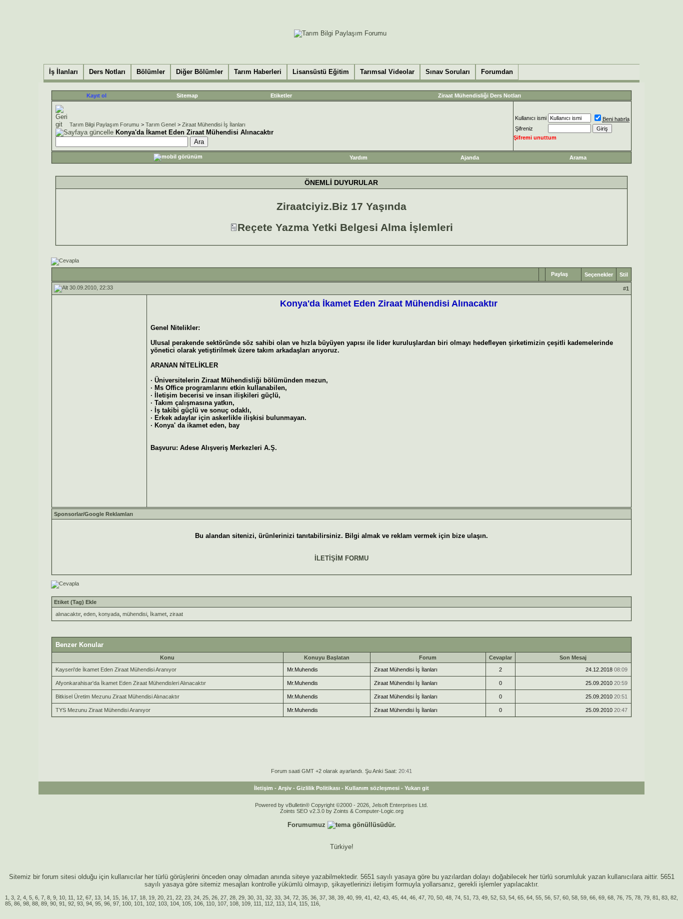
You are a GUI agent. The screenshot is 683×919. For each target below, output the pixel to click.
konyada (109, 614)
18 (143, 897)
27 (223, 897)
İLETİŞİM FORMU (341, 558)
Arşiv (285, 788)
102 (150, 903)
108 (234, 903)
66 (593, 897)
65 (521, 897)
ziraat (176, 614)
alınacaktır (68, 614)
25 (205, 897)
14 (107, 897)
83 (665, 897)
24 (197, 897)
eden (90, 614)
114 (292, 903)
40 (349, 897)
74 (457, 897)
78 (637, 897)
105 (186, 903)
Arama (578, 157)
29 (241, 897)
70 (431, 897)
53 (503, 897)
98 (26, 903)
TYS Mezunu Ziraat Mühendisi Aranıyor (103, 710)
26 (215, 897)
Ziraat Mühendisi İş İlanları (214, 125)
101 (138, 903)
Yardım (359, 157)
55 (539, 897)
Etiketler (281, 95)
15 (115, 897)
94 (89, 903)
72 (295, 897)
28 (233, 897)
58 (575, 897)
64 (529, 897)
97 (116, 903)
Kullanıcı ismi (530, 118)
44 (403, 897)
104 (174, 903)
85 (8, 903)
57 (557, 897)
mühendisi (134, 614)
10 (62, 897)
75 (629, 897)
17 (133, 897)
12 (79, 897)
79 (647, 897)
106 (198, 903)
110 (210, 903)
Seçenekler (598, 275)
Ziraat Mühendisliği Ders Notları (479, 95)
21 (169, 897)
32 (269, 897)
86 (17, 903)
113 (280, 903)
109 (246, 903)
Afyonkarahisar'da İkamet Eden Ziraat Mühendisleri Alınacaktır (131, 683)
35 (305, 897)
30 (251, 897)
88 (35, 903)
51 (467, 897)
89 (44, 903)
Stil (624, 275)
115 (303, 903)
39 (341, 897)
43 (385, 897)
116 (314, 903)
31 (259, 897)
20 (161, 897)
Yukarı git (416, 788)
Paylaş (559, 274)
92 (71, 903)
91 (62, 903)
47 (421, 897)
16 (125, 897)
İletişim (263, 788)
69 (601, 897)
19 (151, 897)
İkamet (158, 614)
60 (565, 897)
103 (162, 903)
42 (377, 897)
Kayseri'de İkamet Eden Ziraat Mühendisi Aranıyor (116, 669)
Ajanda (469, 157)
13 (97, 897)
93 (80, 903)
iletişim (383, 884)
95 (98, 903)
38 (331, 897)
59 (583, 897)
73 (475, 897)
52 (493, 897)
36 (313, 897)
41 (367, 897)
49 (485, 897)
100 (126, 903)
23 (187, 897)
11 (71, 897)
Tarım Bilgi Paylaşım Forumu (104, 125)
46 (413, 897)
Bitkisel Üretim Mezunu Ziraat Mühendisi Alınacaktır (118, 697)
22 (179, 897)
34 (287, 897)
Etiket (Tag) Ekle (75, 602)
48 (449, 897)
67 (89, 897)
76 (619, 897)
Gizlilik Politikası (318, 788)
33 (277, 897)
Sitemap (187, 95)
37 (323, 897)
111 (258, 903)
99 (359, 897)
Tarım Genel (161, 125)
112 (268, 903)
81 (655, 897)
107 (222, 903)
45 (395, 897)
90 (53, 903)
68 (611, 897)
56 (547, 897)
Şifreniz (524, 129)
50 (439, 897)
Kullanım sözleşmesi (372, 788)
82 (673, 897)
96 (107, 903)
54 (511, 897)
